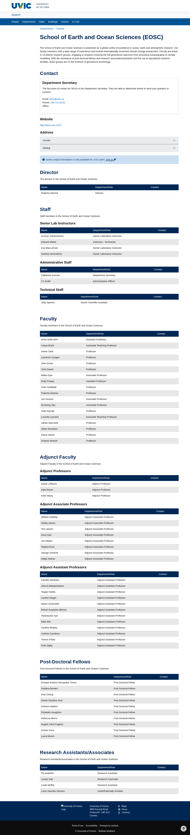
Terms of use (77, 826)
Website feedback (106, 831)
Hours (124, 809)
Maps (42, 21)
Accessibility (91, 826)
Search (16, 14)
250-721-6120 (57, 102)
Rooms (65, 21)
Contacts (126, 812)
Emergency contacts (109, 826)
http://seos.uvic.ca (49, 125)
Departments (29, 21)
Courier (46, 140)
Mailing (46, 148)
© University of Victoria (85, 831)
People (15, 21)
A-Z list (75, 21)
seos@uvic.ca (57, 99)
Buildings (53, 21)
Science (60, 28)
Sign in (111, 159)
